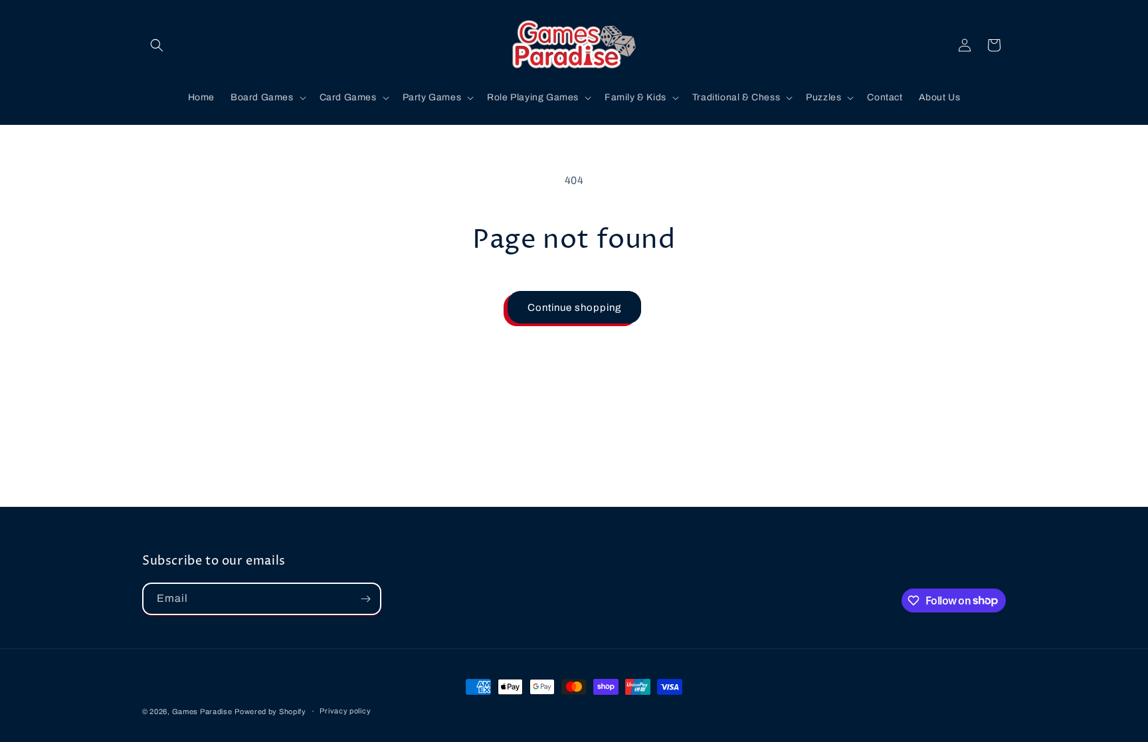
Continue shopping (574, 307)
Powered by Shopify (270, 711)
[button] (156, 45)
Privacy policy (345, 711)
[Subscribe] (365, 599)
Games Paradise (202, 711)
